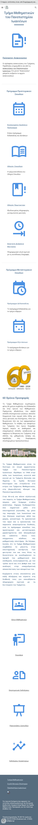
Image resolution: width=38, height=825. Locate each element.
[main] (19, 18)
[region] (19, 2)
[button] (2, 7)
